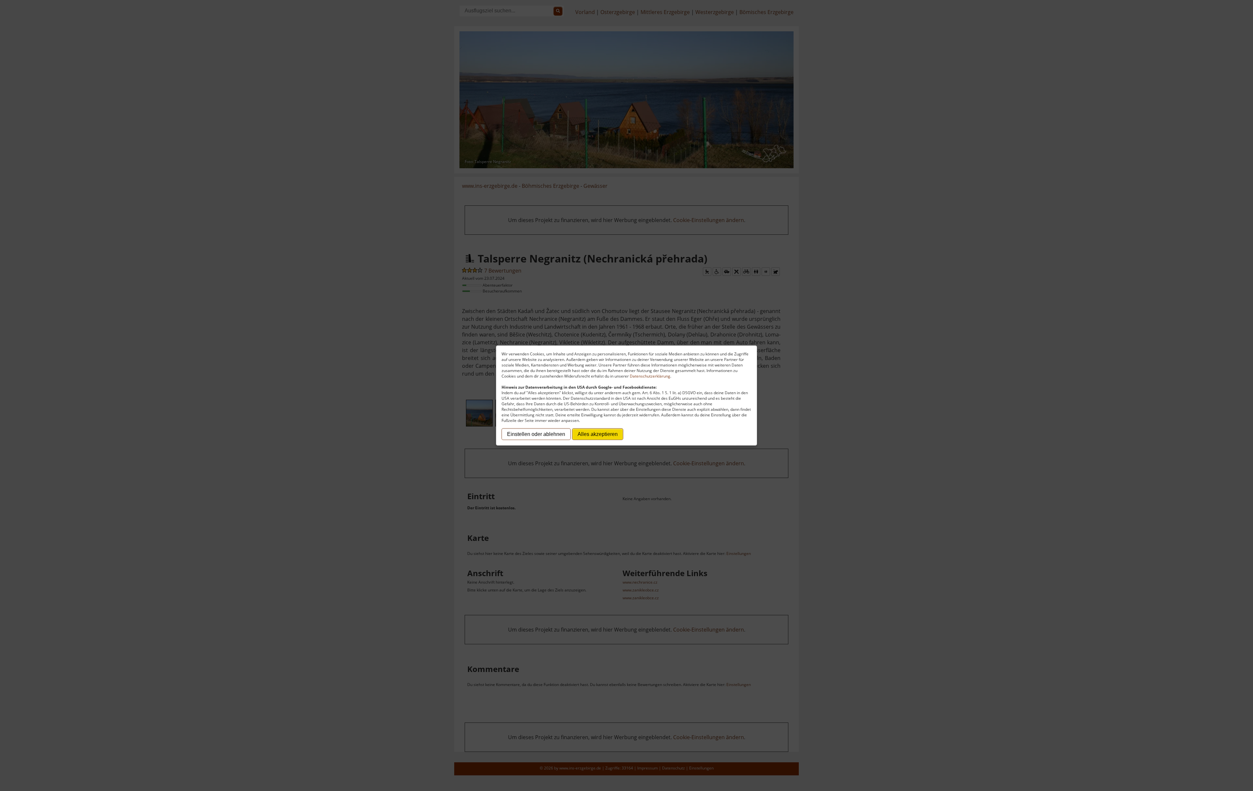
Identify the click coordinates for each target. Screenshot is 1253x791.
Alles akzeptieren (598, 434)
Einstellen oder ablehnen (536, 434)
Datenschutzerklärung (650, 376)
